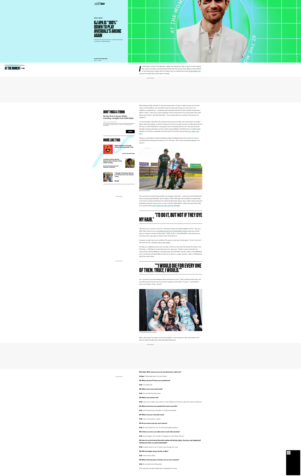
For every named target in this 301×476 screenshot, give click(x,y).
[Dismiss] (298, 452)
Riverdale (195, 71)
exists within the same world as (166, 205)
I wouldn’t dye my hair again (160, 242)
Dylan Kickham (101, 58)
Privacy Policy (106, 125)
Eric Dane (151, 124)
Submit (130, 131)
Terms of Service (127, 124)
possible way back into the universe (172, 231)
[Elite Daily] (99, 3)
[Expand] (288, 452)
